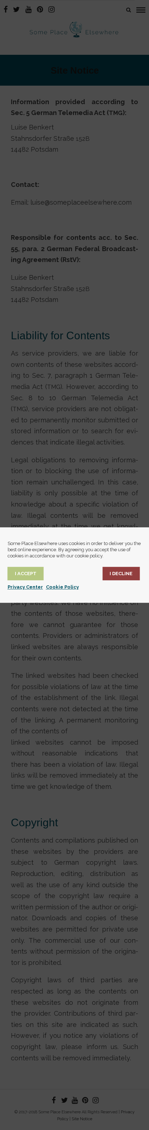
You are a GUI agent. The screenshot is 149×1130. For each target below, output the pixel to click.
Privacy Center (25, 587)
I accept (26, 573)
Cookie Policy (62, 587)
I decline (121, 573)
